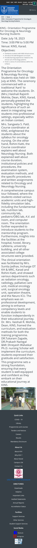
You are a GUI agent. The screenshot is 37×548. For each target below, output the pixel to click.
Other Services (18, 520)
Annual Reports (18, 503)
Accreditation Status (18, 506)
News (8, 17)
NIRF (15, 2)
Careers (25, 2)
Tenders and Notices (18, 431)
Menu (33, 10)
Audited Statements (18, 499)
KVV (2, 17)
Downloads (18, 488)
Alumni (20, 2)
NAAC (8, 2)
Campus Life (18, 462)
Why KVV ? (18, 455)
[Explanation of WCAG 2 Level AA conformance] (18, 540)
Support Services (18, 516)
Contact (31, 4)
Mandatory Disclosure (19, 442)
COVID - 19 (18, 420)
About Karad (18, 459)
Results (18, 438)
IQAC (12, 2)
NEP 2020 (25, 4)
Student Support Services (18, 524)
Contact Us (18, 466)
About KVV (18, 451)
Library (18, 423)
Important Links (18, 495)
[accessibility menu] (34, 3)
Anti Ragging (31, 2)
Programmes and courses (18, 427)
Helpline (18, 492)
